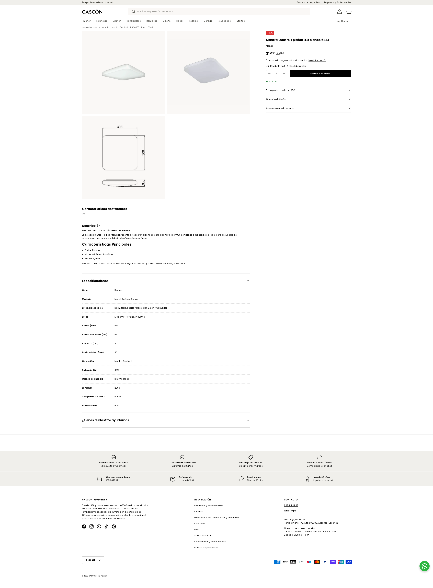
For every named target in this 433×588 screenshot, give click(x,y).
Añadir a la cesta (320, 73)
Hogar (179, 20)
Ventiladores (134, 20)
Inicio (85, 27)
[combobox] (219, 11)
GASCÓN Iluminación (98, 576)
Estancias (101, 20)
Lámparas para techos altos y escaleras (216, 517)
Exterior (117, 20)
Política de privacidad (206, 547)
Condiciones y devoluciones (210, 541)
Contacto (199, 523)
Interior (87, 20)
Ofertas (240, 20)
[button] (349, 11)
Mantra (270, 45)
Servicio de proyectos (308, 2)
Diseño (167, 20)
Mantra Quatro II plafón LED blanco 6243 (132, 27)
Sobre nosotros (202, 535)
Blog (196, 529)
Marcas (208, 20)
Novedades (224, 20)
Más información (317, 60)
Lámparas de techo (99, 27)
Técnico (193, 20)
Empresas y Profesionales (337, 2)
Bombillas (151, 20)
